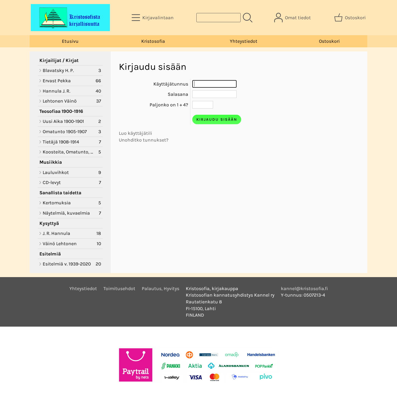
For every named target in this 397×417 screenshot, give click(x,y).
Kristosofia (153, 41)
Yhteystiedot (243, 41)
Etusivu (70, 41)
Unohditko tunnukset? (144, 140)
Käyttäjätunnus (170, 84)
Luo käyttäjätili (135, 133)
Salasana (178, 94)
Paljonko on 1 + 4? (169, 104)
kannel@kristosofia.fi (304, 288)
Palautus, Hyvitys (160, 288)
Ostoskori (329, 41)
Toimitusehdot (119, 288)
